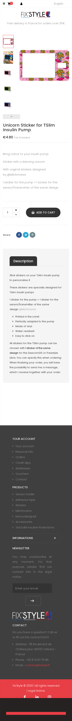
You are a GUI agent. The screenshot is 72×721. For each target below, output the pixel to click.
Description (23, 261)
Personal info (24, 452)
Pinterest (32, 235)
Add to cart (45, 212)
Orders (20, 457)
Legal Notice (36, 691)
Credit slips (23, 463)
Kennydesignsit (26, 516)
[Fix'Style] (36, 14)
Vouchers (22, 474)
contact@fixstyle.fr (37, 665)
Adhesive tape (25, 500)
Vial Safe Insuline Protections (35, 527)
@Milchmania (16, 175)
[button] (6, 706)
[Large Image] (32, 615)
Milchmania (23, 511)
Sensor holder (25, 494)
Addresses (23, 468)
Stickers (21, 505)
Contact (21, 479)
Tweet (26, 235)
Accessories (24, 522)
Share (19, 235)
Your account (25, 446)
